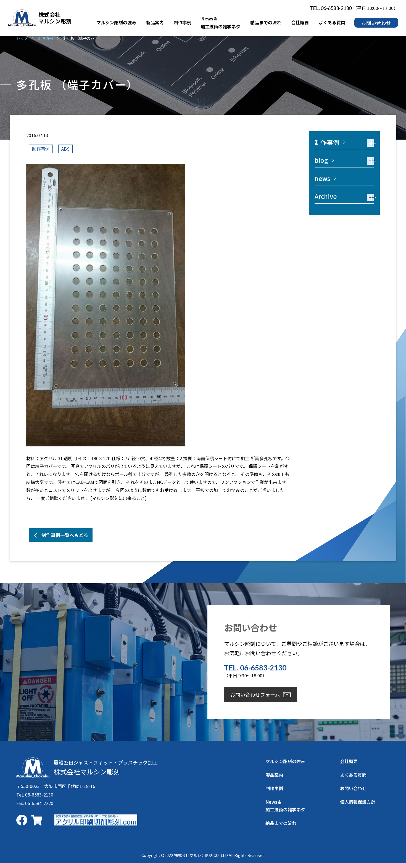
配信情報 (45, 38)
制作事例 (41, 148)
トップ (22, 38)
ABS (65, 148)
